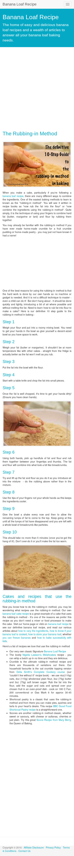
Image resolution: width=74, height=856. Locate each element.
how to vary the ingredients (33, 630)
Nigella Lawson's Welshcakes (39, 654)
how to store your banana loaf (44, 634)
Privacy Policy (53, 847)
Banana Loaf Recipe (19, 4)
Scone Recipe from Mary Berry (53, 720)
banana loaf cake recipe (16, 613)
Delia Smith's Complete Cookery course (41, 672)
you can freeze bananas (17, 637)
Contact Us (24, 851)
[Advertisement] (37, 89)
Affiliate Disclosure (34, 847)
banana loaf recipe (13, 196)
